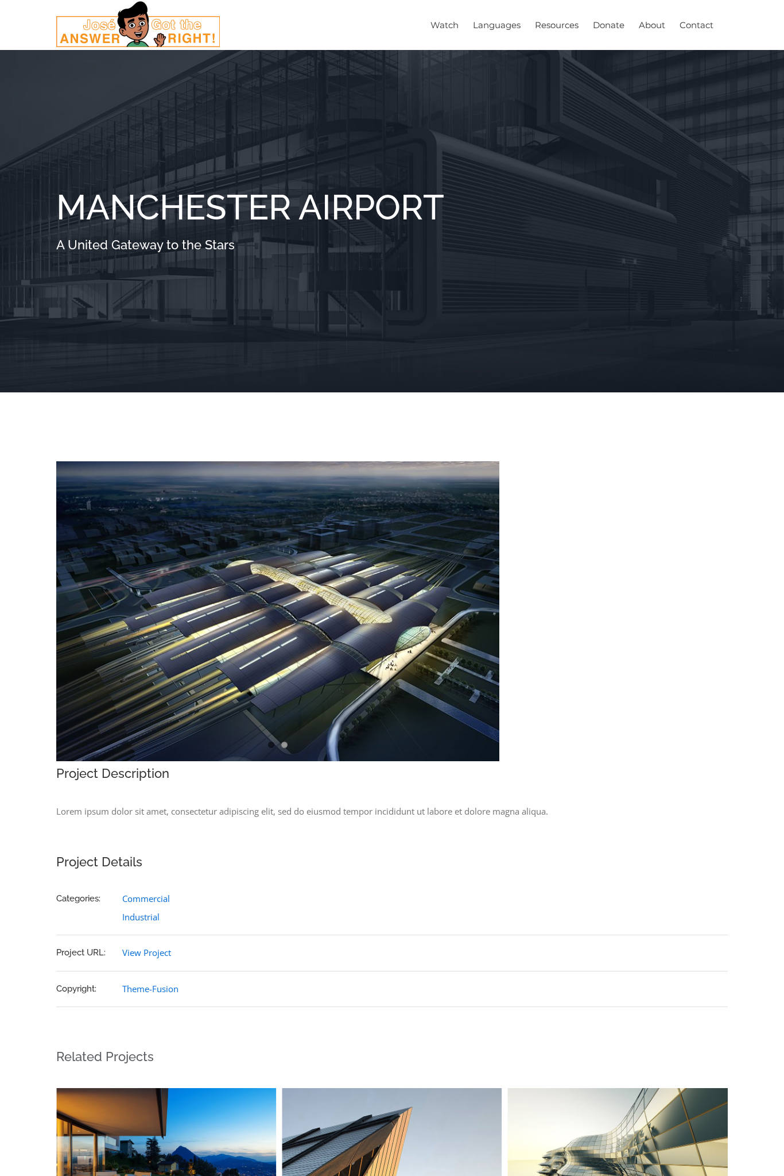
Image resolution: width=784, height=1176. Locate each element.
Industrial (141, 917)
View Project (146, 952)
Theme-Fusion (150, 988)
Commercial (146, 898)
